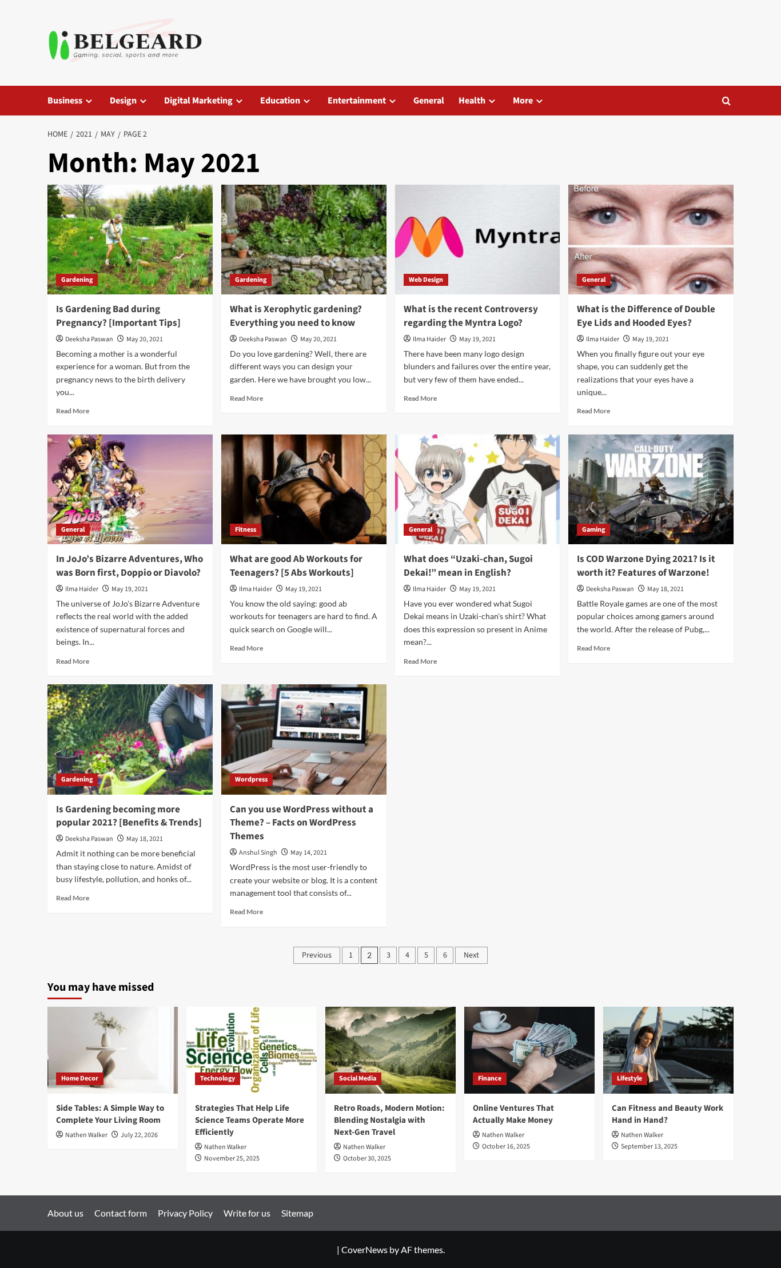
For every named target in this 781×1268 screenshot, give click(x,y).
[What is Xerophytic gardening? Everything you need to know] (303, 240)
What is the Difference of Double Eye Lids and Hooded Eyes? (646, 316)
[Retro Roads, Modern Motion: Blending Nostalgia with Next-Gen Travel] (390, 1050)
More (523, 100)
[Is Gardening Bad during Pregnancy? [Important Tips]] (130, 240)
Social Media (357, 1078)
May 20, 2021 (144, 339)
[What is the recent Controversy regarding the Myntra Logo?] (477, 240)
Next (471, 955)
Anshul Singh (258, 853)
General (428, 100)
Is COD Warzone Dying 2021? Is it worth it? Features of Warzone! (646, 566)
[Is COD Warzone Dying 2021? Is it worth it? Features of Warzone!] (651, 489)
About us (65, 1212)
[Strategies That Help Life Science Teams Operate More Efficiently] (251, 1050)
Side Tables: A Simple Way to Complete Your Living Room (110, 1114)
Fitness (245, 530)
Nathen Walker (86, 1135)
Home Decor (79, 1078)
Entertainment (357, 100)
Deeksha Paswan (89, 339)
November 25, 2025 (232, 1158)
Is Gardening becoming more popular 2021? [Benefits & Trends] (129, 816)
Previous (317, 955)
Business (64, 100)
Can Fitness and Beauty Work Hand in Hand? (667, 1114)
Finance (489, 1078)
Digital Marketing (198, 100)
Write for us (247, 1212)
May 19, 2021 (477, 339)
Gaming (593, 530)
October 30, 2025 (367, 1158)
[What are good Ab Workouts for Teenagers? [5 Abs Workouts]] (303, 489)
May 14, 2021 (308, 853)
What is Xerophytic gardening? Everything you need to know (296, 316)
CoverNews (364, 1249)
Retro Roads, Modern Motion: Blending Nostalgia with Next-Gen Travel (389, 1120)
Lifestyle (629, 1078)
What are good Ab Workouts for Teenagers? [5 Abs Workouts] (296, 566)
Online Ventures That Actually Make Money (513, 1114)
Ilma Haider (429, 339)
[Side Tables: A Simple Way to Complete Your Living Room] (112, 1050)
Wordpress (251, 779)
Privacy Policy (185, 1212)
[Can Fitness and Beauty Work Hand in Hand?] (668, 1050)
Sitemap (297, 1212)
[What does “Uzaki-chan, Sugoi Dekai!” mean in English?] (477, 489)
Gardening (77, 280)
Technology (217, 1078)
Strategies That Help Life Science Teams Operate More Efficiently (249, 1120)
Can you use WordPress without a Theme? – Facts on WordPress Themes (301, 823)
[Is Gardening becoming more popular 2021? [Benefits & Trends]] (130, 739)
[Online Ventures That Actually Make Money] (529, 1050)
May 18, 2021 (665, 589)
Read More (72, 410)
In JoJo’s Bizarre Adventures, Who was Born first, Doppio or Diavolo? (129, 566)
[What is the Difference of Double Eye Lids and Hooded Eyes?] (651, 240)
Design (123, 100)
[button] (726, 101)
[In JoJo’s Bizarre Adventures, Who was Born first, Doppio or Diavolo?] (130, 489)
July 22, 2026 (139, 1135)
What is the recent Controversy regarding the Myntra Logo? (471, 316)
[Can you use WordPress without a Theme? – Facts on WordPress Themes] (303, 739)
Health (472, 100)
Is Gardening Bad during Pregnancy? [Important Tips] (118, 316)
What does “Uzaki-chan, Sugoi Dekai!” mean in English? (468, 566)
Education (280, 100)
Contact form (120, 1212)
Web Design (426, 280)
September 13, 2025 (649, 1146)
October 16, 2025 (506, 1146)
